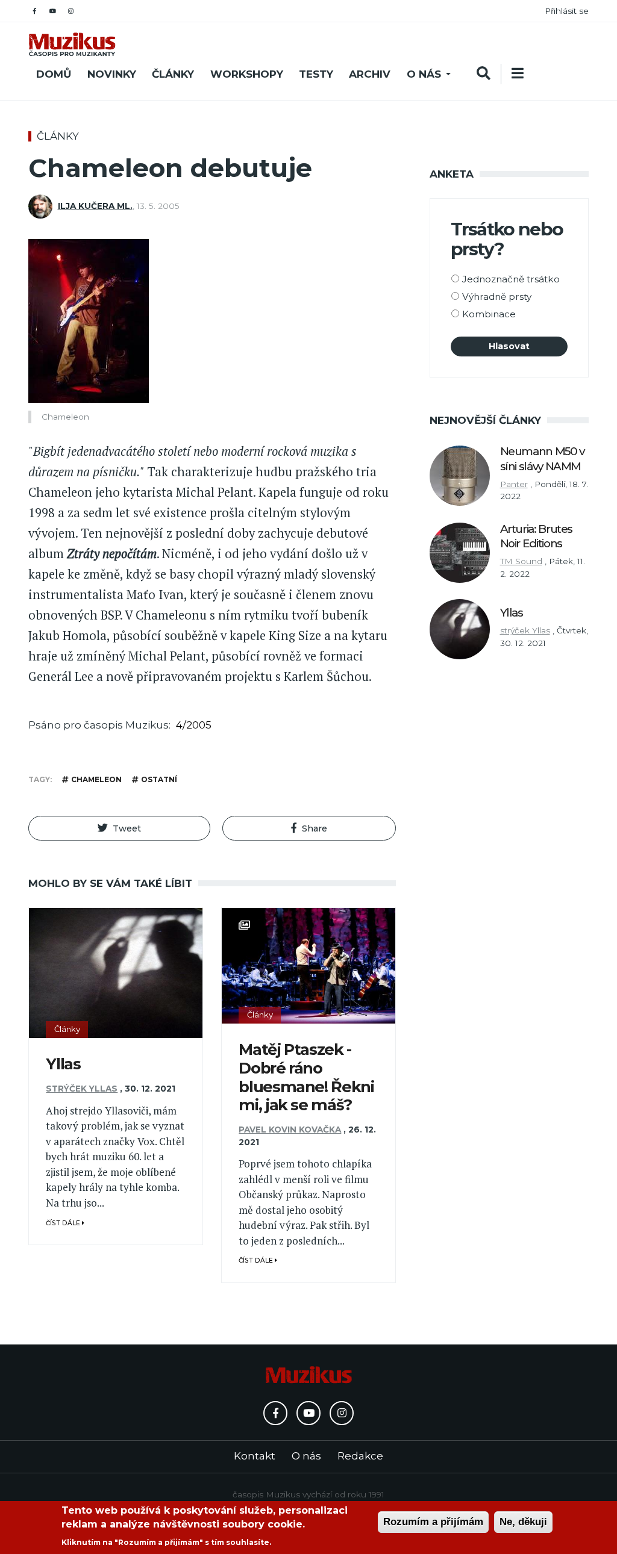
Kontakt (254, 1456)
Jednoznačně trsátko (511, 279)
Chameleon (96, 779)
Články (173, 74)
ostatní (159, 779)
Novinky (111, 74)
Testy (316, 74)
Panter (514, 484)
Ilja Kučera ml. (95, 206)
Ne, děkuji (523, 1522)
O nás (424, 74)
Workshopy (246, 74)
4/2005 (193, 725)
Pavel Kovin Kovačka (290, 1129)
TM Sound (521, 561)
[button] (119, 828)
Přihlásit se (567, 11)
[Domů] (72, 44)
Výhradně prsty (496, 296)
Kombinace (489, 314)
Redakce (360, 1456)
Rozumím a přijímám (433, 1522)
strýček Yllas (81, 1088)
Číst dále (64, 1223)
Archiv (369, 74)
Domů (53, 74)
